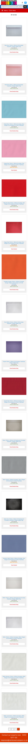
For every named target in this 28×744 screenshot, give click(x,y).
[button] (14, 15)
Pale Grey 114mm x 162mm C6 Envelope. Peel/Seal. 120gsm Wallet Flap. (14, 46)
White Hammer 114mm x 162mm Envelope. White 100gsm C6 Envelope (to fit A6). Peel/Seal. (14, 677)
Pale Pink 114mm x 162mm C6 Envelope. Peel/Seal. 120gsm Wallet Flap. (14, 85)
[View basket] (25, 2)
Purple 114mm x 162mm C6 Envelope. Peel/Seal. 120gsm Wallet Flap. (14, 362)
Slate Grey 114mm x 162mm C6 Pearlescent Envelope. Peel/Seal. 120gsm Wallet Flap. (14, 519)
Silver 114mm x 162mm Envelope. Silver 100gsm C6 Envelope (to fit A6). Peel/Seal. (14, 480)
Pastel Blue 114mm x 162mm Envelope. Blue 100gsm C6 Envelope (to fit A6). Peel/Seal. (14, 124)
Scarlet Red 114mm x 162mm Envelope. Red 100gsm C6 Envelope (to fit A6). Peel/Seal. (14, 401)
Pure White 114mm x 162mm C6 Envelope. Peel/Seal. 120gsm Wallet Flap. (14, 323)
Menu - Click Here (10, 10)
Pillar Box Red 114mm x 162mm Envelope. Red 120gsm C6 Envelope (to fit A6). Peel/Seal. (14, 203)
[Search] (25, 6)
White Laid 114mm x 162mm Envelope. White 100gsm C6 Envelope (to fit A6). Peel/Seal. (14, 716)
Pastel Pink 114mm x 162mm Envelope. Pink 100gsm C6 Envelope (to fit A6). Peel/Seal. (14, 164)
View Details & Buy (14, 52)
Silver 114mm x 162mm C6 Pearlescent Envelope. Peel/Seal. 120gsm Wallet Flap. (14, 441)
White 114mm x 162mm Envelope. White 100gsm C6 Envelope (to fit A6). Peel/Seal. (14, 637)
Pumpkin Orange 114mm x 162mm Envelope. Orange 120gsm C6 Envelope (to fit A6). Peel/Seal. (14, 283)
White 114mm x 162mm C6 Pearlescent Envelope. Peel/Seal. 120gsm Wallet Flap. (14, 598)
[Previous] (9, 729)
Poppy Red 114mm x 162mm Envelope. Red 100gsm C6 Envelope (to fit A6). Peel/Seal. (14, 243)
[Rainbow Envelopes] (11, 2)
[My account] (22, 2)
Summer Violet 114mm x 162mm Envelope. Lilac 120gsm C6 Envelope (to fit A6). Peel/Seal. (14, 559)
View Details (14, 170)
